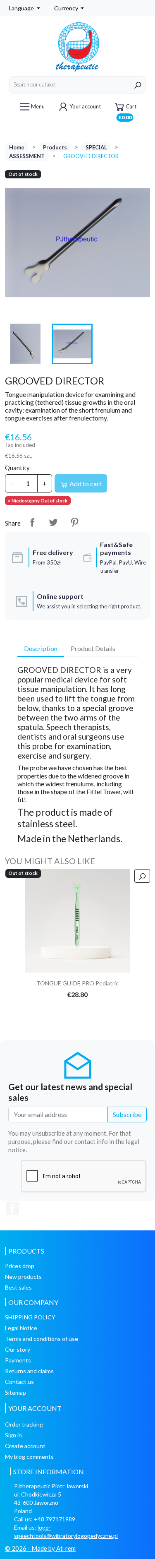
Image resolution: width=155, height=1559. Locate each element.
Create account (25, 1445)
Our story (17, 1349)
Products (55, 147)
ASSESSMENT (27, 156)
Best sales (18, 1287)
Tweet (53, 522)
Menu (38, 106)
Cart (128, 109)
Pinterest (74, 522)
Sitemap (15, 1392)
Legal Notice (21, 1327)
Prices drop (19, 1265)
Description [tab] (40, 648)
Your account (85, 106)
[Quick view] (142, 875)
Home (16, 147)
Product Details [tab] (93, 648)
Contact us (19, 1381)
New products (23, 1276)
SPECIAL (96, 147)
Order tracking (24, 1424)
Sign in (13, 1435)
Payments (18, 1360)
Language (22, 8)
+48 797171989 (54, 1519)
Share (32, 522)
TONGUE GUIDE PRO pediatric (77, 983)
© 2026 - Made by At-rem (40, 1548)
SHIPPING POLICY (30, 1317)
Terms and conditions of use (41, 1338)
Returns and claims (29, 1370)
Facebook (12, 1208)
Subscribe (127, 1114)
